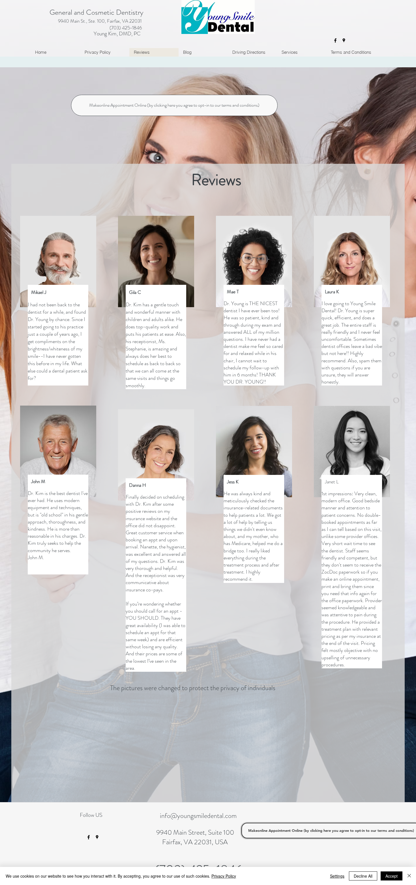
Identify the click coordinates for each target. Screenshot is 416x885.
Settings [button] (337, 876)
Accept (391, 876)
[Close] (409, 875)
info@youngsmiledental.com (198, 816)
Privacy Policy (223, 876)
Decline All (363, 876)
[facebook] (335, 40)
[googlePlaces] (344, 40)
